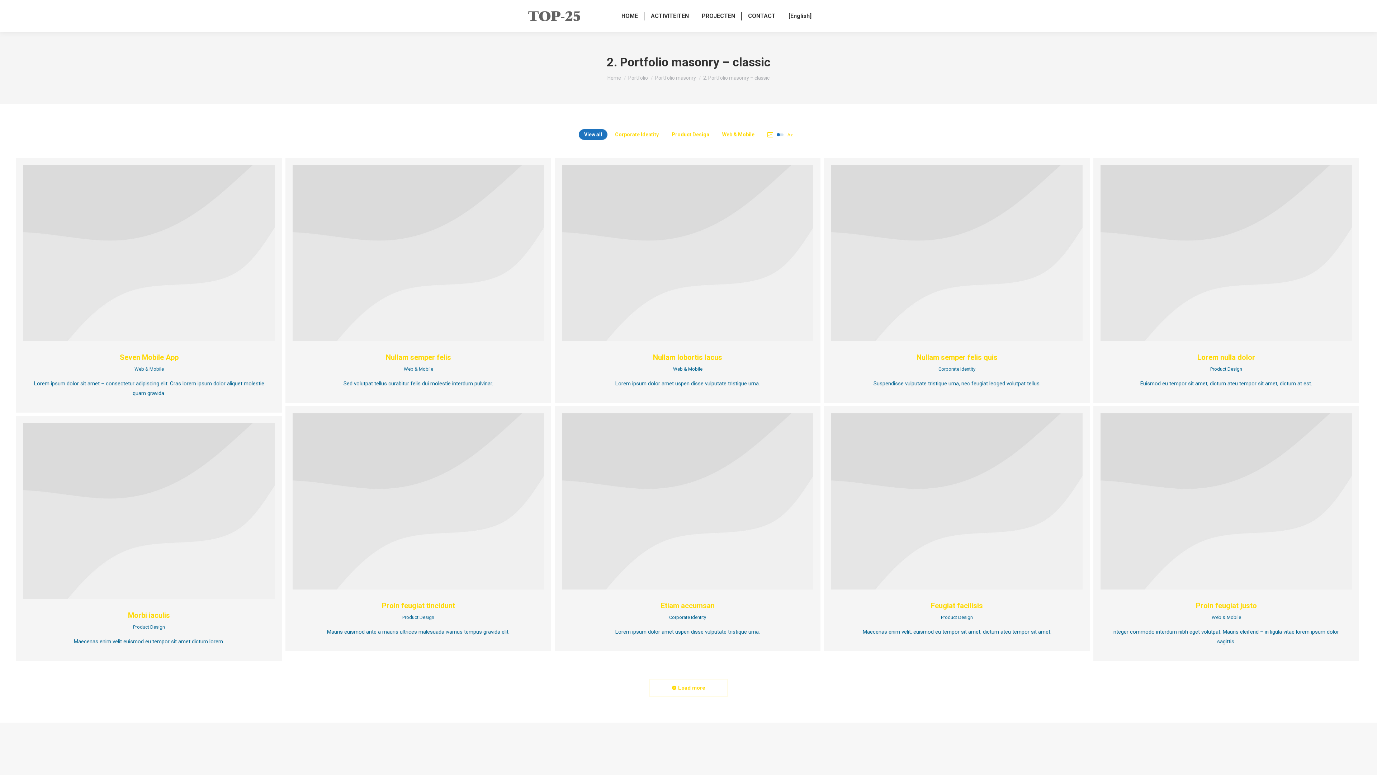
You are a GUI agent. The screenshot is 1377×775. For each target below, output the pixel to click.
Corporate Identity (637, 134)
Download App (140, 253)
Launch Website (948, 253)
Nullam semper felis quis (957, 357)
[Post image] (149, 253)
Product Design (690, 134)
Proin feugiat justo (1226, 605)
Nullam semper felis (418, 357)
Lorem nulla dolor (1226, 357)
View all (593, 134)
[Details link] (158, 253)
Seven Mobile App (149, 357)
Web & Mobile (738, 134)
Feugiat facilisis (957, 605)
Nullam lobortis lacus (687, 357)
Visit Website (409, 501)
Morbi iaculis (149, 615)
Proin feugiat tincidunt (418, 605)
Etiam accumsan (688, 605)
